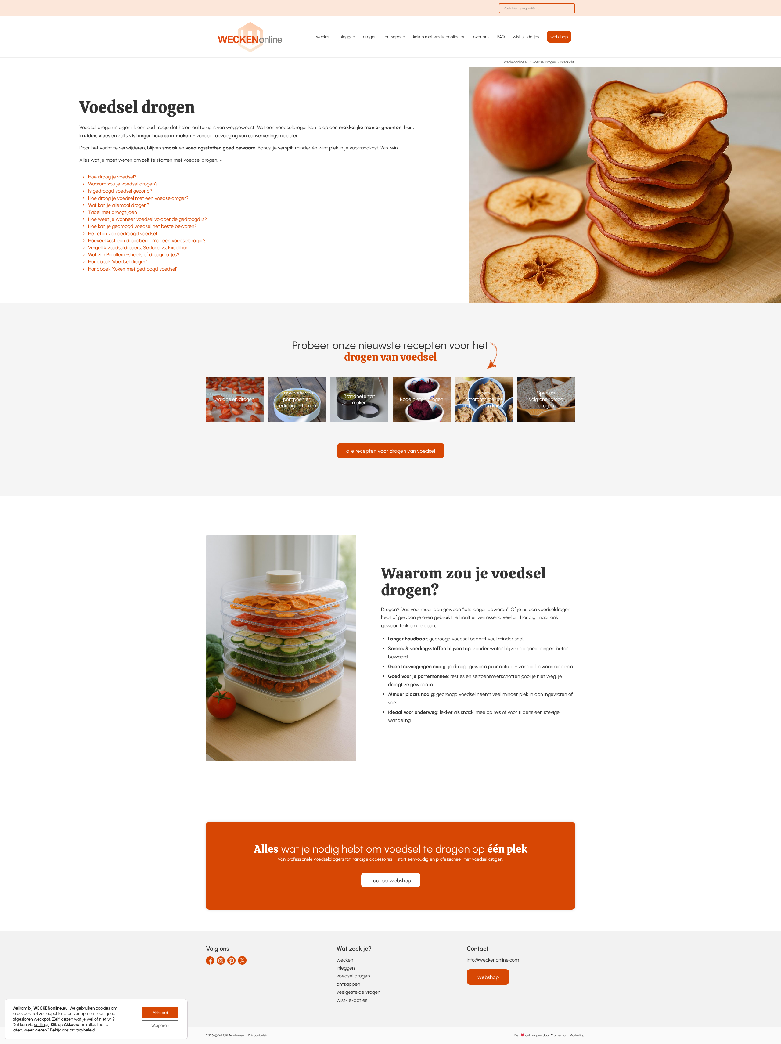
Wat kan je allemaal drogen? (118, 205)
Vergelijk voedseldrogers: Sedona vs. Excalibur (138, 247)
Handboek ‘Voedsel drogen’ (117, 262)
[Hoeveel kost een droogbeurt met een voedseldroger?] (83, 240)
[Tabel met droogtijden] (83, 212)
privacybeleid (82, 1030)
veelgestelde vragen (358, 992)
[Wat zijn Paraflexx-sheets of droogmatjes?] (83, 254)
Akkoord (160, 1012)
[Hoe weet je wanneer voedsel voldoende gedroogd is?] (83, 219)
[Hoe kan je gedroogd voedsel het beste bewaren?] (83, 226)
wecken (345, 960)
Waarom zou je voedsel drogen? (122, 184)
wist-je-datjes (352, 1000)
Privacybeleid (258, 1035)
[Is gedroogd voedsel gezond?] (83, 190)
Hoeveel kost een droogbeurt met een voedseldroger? (147, 240)
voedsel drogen (353, 976)
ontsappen (348, 984)
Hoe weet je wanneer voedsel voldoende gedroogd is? (147, 219)
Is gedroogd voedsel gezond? (120, 191)
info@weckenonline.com (493, 960)
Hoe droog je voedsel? (112, 177)
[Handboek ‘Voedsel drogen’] (83, 261)
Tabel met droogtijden (112, 212)
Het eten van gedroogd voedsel (122, 233)
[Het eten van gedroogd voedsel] (83, 233)
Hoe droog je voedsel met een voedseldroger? (138, 198)
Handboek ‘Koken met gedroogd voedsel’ (132, 269)
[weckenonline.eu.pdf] (250, 36)
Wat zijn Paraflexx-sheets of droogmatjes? (133, 254)
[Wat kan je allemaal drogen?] (83, 205)
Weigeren (160, 1025)
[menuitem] (535, 11)
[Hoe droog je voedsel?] (83, 176)
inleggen (346, 968)
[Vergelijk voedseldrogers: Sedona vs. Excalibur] (83, 247)
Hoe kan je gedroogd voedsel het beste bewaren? (142, 226)
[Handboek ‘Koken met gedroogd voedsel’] (83, 268)
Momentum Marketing (567, 1035)
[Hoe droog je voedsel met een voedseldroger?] (83, 198)
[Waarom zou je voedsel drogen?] (83, 183)
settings (41, 1024)
